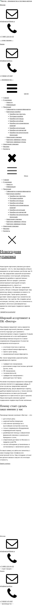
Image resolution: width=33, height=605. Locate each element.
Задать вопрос (5, 463)
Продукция (7, 107)
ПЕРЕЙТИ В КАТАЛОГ (8, 312)
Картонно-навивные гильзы (16, 142)
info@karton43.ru (6, 586)
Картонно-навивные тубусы (16, 139)
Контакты (6, 149)
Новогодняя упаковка (14, 137)
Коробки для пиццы (17, 118)
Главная (6, 98)
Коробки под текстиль (18, 114)
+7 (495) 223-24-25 (7, 566)
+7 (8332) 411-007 (6, 601)
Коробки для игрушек (17, 128)
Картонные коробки (13, 112)
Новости (9, 102)
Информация (11, 105)
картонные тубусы (22, 384)
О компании (7, 100)
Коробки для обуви (16, 121)
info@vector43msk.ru (7, 551)
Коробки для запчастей (18, 130)
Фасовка (6, 146)
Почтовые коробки (16, 116)
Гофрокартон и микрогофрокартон (18, 109)
